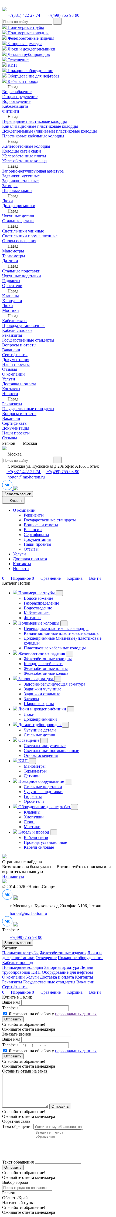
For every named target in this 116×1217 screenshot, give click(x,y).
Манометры (13, 251)
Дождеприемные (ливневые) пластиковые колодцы (49, 131)
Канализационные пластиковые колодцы (40, 126)
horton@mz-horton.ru (25, 477)
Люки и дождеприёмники (30, 49)
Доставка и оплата (19, 384)
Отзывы (9, 369)
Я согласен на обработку (53, 1014)
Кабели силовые (17, 330)
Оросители (12, 285)
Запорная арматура (24, 43)
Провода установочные (23, 325)
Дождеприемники (18, 205)
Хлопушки (12, 300)
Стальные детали (18, 220)
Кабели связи (14, 320)
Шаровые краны (17, 190)
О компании (13, 374)
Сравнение (47, 992)
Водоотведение (16, 101)
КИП (11, 65)
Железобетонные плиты (24, 156)
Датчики (10, 260)
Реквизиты (12, 335)
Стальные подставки (21, 271)
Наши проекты (16, 364)
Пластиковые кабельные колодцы (33, 136)
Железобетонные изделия (30, 38)
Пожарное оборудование (29, 70)
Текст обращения (18, 1162)
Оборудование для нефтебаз (32, 76)
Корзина (75, 992)
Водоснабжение (17, 91)
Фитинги (10, 111)
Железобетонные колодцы (26, 146)
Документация (15, 359)
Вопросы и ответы (19, 345)
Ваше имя (11, 1002)
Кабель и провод (22, 81)
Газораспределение (19, 96)
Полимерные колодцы (27, 33)
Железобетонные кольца (24, 161)
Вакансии (11, 350)
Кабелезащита (15, 106)
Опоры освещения (19, 240)
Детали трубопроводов (28, 54)
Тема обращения (17, 1126)
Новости (10, 393)
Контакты (11, 388)
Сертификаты (15, 354)
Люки (7, 200)
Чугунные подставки (21, 276)
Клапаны (10, 296)
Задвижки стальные (20, 180)
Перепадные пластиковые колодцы (34, 121)
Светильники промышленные (29, 236)
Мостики (10, 310)
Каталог (16, 501)
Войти (94, 992)
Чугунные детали (18, 216)
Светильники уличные (23, 231)
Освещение (17, 60)
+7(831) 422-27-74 (23, 15)
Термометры (13, 256)
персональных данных (76, 1014)
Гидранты (11, 280)
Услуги (8, 379)
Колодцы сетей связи (21, 151)
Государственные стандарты (28, 340)
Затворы (10, 185)
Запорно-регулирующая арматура (33, 171)
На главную (13, 876)
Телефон (10, 1008)
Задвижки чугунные (21, 176)
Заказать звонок (17, 494)
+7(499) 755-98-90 (62, 15)
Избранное (17, 992)
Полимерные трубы (25, 27)
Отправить (13, 1019)
